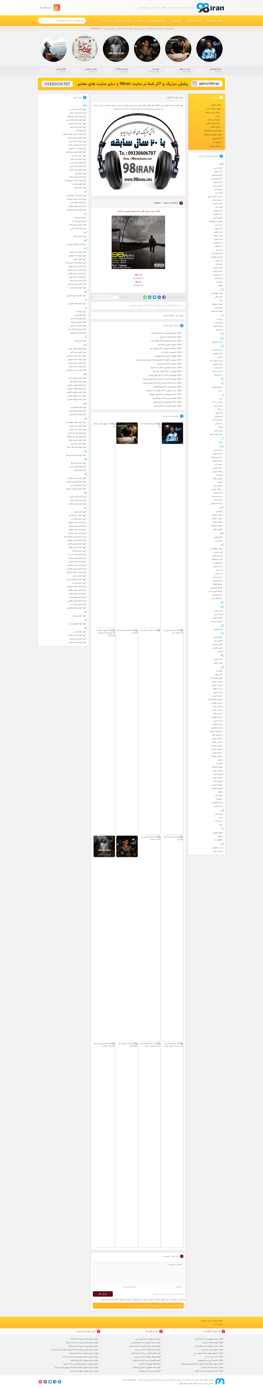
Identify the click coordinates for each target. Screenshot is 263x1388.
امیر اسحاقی (217, 235)
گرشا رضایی (218, 659)
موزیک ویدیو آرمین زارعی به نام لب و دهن (82, 1342)
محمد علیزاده (217, 724)
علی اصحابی (217, 552)
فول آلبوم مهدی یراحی (77, 597)
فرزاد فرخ (218, 611)
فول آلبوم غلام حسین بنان (76, 455)
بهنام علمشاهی (216, 311)
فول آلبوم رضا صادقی (78, 326)
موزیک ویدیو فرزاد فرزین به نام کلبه (84, 1339)
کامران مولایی (217, 644)
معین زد (219, 763)
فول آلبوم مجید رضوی (77, 526)
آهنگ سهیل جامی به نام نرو (169, 344)
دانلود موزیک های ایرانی (188, 1383)
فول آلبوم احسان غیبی (77, 141)
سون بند (219, 475)
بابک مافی (218, 297)
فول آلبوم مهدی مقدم (77, 593)
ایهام (220, 285)
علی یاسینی (217, 577)
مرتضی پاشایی (216, 742)
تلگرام (149, 297)
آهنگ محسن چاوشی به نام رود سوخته (165, 394)
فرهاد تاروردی (217, 618)
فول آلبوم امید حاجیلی (77, 148)
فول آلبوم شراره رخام (78, 381)
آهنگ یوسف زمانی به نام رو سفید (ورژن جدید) (161, 379)
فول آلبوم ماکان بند (78, 519)
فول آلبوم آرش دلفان (78, 113)
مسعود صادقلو (217, 756)
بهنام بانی (218, 307)
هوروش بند (218, 840)
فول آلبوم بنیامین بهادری (76, 199)
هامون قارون (217, 832)
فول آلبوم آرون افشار (78, 127)
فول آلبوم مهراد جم (78, 604)
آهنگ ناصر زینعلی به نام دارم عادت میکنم (164, 390)
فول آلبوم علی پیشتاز (77, 429)
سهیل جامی (217, 485)
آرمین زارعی (218, 182)
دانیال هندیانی (217, 387)
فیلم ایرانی (216, 138)
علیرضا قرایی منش (215, 591)
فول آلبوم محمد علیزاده (77, 558)
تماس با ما (107, 20)
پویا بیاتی (218, 329)
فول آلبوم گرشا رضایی (77, 497)
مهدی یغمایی (217, 788)
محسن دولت (217, 706)
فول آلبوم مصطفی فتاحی (76, 579)
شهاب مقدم (217, 522)
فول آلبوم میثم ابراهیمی (76, 608)
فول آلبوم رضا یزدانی (78, 333)
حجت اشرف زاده (216, 360)
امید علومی (218, 232)
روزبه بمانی (218, 430)
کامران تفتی (217, 637)
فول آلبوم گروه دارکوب (77, 504)
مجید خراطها (217, 689)
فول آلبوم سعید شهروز (77, 359)
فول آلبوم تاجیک (79, 236)
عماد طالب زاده (216, 598)
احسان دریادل (217, 200)
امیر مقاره (218, 246)
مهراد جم (218, 795)
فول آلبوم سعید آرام (78, 352)
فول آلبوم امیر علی (79, 155)
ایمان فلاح (218, 278)
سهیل (220, 482)
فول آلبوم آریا (80, 130)
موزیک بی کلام (123, 20)
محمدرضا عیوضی (216, 731)
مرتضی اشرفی (217, 738)
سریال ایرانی (216, 127)
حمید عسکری (217, 371)
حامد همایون (217, 353)
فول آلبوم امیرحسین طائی (76, 152)
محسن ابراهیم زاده (215, 699)
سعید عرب (218, 464)
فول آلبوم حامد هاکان (77, 252)
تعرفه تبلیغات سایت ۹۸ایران (212, 1321)
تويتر (154, 297)
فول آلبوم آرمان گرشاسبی (76, 120)
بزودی (217, 116)
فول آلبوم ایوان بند (78, 184)
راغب (220, 398)
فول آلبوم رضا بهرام (78, 322)
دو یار (220, 391)
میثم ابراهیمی (216, 802)
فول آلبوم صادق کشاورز (77, 411)
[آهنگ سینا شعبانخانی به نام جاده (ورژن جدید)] (149, 1144)
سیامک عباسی (216, 489)
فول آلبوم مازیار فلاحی (77, 515)
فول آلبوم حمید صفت (77, 280)
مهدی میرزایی (217, 785)
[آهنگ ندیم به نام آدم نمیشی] (172, 938)
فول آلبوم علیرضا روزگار (77, 440)
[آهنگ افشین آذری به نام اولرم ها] (127, 731)
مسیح (220, 760)
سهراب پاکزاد (217, 478)
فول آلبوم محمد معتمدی (76, 565)
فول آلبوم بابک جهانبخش (76, 195)
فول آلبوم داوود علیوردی (77, 303)
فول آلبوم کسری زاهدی (77, 478)
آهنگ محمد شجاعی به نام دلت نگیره (166, 367)
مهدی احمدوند (217, 767)
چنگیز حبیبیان (217, 342)
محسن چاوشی (216, 703)
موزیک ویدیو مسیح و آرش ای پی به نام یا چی (80, 1364)
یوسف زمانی (217, 851)
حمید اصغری (217, 364)
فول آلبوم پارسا (80, 217)
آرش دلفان (218, 171)
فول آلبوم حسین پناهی (77, 266)
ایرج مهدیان (217, 274)
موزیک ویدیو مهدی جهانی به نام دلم (84, 1371)
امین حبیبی (217, 267)
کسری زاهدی (217, 648)
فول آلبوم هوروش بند (77, 624)
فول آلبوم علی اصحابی (77, 426)
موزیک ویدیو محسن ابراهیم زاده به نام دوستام (80, 1357)
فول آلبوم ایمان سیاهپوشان (75, 180)
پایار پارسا (218, 322)
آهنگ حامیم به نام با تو (171, 352)
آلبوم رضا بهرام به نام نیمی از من (148, 1339)
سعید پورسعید (216, 457)
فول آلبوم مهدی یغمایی (77, 601)
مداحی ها (217, 142)
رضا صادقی (218, 416)
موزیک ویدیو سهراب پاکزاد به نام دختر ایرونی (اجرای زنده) (76, 1367)
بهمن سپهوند (217, 304)
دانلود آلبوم (216, 105)
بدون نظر (133, 305)
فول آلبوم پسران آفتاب (77, 225)
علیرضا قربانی (217, 595)
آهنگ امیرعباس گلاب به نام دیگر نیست (164, 375)
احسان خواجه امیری (215, 196)
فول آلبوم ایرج (80, 173)
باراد (221, 300)
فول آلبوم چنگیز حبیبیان (76, 244)
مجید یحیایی (217, 696)
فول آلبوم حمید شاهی (77, 277)
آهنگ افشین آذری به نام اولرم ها (168, 356)
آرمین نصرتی (217, 186)
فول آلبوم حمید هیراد (78, 287)
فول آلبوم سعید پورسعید (76, 356)
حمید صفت (218, 368)
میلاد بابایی (218, 806)
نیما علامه (218, 821)
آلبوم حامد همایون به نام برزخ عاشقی (146, 1367)
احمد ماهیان (217, 214)
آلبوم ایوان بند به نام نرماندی (150, 1371)
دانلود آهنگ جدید (214, 20)
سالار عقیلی (218, 450)
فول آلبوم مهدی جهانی (77, 590)
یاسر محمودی (217, 847)
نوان (220, 817)
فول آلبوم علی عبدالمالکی (76, 436)
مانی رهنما (218, 674)
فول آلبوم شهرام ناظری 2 (76, 399)
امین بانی (218, 264)
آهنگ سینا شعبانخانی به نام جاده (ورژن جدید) (162, 383)
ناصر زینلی (218, 814)
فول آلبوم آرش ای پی (77, 109)
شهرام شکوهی (216, 525)
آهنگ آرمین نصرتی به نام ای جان (167, 406)
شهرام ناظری (217, 529)
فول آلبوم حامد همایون (77, 255)
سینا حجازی (218, 493)
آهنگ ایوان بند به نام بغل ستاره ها (167, 371)
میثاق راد (219, 799)
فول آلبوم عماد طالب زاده (76, 447)
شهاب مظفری (217, 518)
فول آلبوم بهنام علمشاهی (76, 210)
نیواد (220, 824)
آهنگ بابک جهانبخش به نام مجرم (167, 402)
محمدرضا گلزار (217, 735)
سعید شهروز (217, 461)
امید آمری (218, 225)
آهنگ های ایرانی (193, 20)
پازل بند (219, 319)
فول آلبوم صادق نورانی (77, 414)
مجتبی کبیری (217, 685)
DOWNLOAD (138, 278)
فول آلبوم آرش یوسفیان (76, 116)
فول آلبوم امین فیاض (77, 170)
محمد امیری (217, 721)
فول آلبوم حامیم (79, 259)
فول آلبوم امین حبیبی (77, 166)
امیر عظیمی (217, 242)
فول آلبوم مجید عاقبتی (77, 529)
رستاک (219, 409)
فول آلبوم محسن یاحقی (77, 544)
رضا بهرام (218, 413)
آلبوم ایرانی (176, 20)
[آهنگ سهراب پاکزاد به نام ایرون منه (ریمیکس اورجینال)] (104, 731)
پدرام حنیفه (217, 326)
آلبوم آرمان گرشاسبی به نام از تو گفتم (146, 1353)
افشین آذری (217, 218)
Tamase (171, 315)
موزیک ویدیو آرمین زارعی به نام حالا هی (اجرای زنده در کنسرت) (74, 1349)
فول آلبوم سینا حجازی (77, 366)
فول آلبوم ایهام (80, 187)
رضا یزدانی (218, 423)
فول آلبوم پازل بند (79, 221)
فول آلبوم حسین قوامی (77, 273)
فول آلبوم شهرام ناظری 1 (76, 396)
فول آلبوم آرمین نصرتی (77, 123)
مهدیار (220, 792)
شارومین (219, 511)
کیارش (219, 651)
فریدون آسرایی (216, 621)
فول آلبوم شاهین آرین (77, 378)
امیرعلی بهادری (216, 257)
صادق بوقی (218, 537)
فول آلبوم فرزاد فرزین (77, 466)
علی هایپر (218, 573)
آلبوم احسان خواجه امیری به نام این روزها (145, 1346)
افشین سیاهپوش (215, 221)
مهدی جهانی (217, 770)
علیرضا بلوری (217, 580)
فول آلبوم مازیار (80, 512)
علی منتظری (217, 566)
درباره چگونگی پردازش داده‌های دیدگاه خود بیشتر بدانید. (121, 1299)
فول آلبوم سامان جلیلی (77, 349)
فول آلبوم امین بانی (78, 162)
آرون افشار (218, 189)
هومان (220, 836)
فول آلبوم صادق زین (78, 407)
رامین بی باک (217, 402)
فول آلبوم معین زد (79, 583)
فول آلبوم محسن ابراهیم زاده (75, 536)
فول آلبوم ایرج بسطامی (77, 177)
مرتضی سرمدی (216, 745)
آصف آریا (218, 193)
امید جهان (218, 228)
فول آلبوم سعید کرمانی (77, 363)
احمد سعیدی (217, 203)
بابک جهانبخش (216, 293)
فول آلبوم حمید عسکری (77, 284)
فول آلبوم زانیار (80, 341)
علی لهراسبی (217, 563)
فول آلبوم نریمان (79, 616)
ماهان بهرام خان (216, 678)
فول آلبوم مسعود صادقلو (76, 572)
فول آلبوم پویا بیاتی (78, 228)
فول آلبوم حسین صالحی (77, 270)
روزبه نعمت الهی (216, 434)
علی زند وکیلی (217, 556)
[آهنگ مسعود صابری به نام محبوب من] (172, 731)
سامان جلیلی (217, 453)
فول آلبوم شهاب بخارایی (76, 385)
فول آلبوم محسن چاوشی (76, 540)
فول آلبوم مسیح (79, 576)
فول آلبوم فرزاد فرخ (78, 463)
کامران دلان (218, 641)
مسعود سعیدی (216, 749)
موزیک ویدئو (215, 146)
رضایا (220, 427)
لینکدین (159, 297)
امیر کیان (218, 260)
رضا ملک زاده (217, 420)
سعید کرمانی (217, 468)
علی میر (219, 570)
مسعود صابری (217, 753)
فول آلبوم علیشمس (78, 443)
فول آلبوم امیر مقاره (78, 159)
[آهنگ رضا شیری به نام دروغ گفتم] (127, 1144)
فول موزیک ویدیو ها (212, 134)
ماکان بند (218, 671)
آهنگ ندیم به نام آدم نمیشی (169, 363)
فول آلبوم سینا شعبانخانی (76, 370)
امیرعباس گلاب (216, 253)
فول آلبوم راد (81, 311)
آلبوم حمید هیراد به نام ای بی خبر (148, 1349)
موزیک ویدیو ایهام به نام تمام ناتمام (84, 1360)
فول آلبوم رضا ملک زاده (77, 329)
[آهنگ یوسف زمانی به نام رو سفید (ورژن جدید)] (172, 1144)
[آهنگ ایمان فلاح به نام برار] (149, 525)
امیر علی (219, 250)
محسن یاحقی (217, 710)
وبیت (200, 1383)
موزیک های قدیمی (212, 123)
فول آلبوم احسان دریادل (77, 138)
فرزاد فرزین (218, 614)
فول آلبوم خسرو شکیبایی (76, 295)
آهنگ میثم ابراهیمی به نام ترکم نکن (166, 333)
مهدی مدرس (217, 777)
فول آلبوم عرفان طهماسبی (76, 422)
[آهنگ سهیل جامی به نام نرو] (104, 525)
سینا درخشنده (217, 496)
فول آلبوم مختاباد (79, 551)
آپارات (40, 1381)
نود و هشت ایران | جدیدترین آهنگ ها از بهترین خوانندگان (210, 8)
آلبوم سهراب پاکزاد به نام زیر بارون (148, 1357)
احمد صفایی (217, 210)
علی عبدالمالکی (216, 559)
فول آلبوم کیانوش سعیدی (76, 489)
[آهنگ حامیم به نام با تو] (149, 731)
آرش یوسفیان (217, 175)
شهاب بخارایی (217, 515)
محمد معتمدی (216, 728)
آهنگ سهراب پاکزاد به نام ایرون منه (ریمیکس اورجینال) (158, 360)
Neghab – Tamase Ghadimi (166, 203)
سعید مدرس (217, 471)
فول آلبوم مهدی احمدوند (76, 586)
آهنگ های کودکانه (212, 112)
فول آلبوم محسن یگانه (77, 547)
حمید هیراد (218, 375)
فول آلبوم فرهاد (80, 470)
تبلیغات (139, 20)
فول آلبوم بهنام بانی (78, 202)
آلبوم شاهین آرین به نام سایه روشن (147, 1360)
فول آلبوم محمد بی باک (77, 554)
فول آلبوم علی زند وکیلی (76, 433)
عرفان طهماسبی (216, 548)
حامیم (220, 357)
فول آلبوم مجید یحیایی (77, 533)
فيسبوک (164, 297)
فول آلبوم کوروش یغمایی (76, 481)
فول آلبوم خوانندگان (157, 20)
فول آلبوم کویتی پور (78, 485)
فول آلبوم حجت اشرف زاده (76, 263)
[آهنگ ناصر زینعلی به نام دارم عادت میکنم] (104, 1144)
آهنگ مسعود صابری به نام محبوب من (165, 348)
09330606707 (96, 28)
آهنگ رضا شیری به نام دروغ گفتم (167, 386)
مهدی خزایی (217, 774)
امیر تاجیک (218, 239)
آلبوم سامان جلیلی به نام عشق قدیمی (146, 1342)
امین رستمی (217, 271)
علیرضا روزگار (217, 584)
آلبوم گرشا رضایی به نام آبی (150, 1364)
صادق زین (218, 540)
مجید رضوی (218, 692)
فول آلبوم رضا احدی (78, 318)
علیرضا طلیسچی (216, 588)
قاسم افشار (218, 629)
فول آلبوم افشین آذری (77, 145)
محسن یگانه (217, 713)
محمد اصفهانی (216, 717)
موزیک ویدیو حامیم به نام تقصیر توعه (83, 1353)
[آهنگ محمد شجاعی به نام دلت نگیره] (149, 938)
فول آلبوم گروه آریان (78, 500)
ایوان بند (219, 282)
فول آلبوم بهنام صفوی (77, 206)
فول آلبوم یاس (80, 631)
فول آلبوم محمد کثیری (77, 561)
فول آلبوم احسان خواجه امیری (74, 134)
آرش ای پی (218, 168)
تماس (165, 315)
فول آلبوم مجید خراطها (77, 522)
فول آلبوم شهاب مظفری (76, 388)
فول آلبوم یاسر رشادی (77, 639)
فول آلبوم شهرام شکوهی (76, 392)
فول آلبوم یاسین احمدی (77, 635)
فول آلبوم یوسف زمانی (77, 642)
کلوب (145, 297)
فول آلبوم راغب (80, 315)
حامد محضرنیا (217, 350)
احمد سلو (218, 207)
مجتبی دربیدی (216, 681)
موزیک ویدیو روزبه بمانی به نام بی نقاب (83, 1346)
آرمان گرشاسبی (216, 178)
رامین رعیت (218, 406)
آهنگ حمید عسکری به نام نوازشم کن (166, 340)
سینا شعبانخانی (216, 503)
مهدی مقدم (217, 781)
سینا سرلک (218, 500)
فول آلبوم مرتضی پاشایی (76, 569)
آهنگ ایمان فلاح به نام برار (170, 337)
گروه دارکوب (217, 663)
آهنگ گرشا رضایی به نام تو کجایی (167, 398)
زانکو (220, 442)
